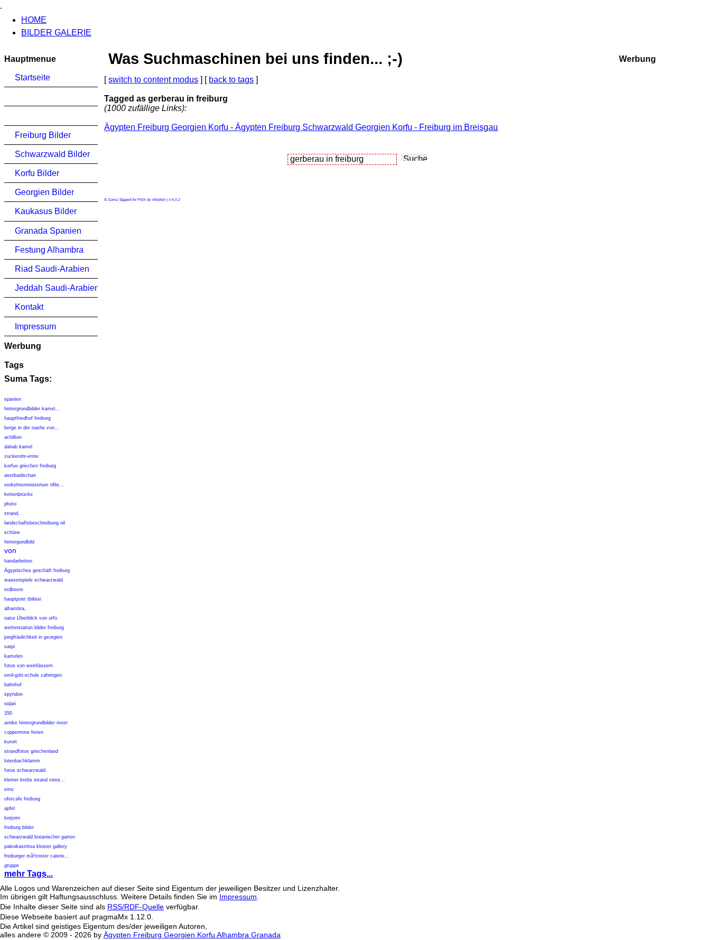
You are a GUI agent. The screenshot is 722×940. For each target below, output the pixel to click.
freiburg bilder (19, 827)
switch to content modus (153, 79)
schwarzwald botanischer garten (39, 837)
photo (10, 503)
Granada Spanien (48, 230)
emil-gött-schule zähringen (33, 675)
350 (8, 713)
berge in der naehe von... (31, 427)
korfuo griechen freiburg (30, 465)
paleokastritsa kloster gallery (35, 846)
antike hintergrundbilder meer (36, 722)
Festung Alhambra (49, 249)
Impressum (35, 326)
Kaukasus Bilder (46, 211)
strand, (12, 513)
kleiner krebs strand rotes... (34, 779)
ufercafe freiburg (22, 798)
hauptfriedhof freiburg (27, 418)
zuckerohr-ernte (21, 456)
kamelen (13, 656)
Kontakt (29, 306)
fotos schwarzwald (24, 770)
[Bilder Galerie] (1, 4)
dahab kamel (18, 446)
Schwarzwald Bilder (52, 154)
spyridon (13, 694)
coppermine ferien (23, 732)
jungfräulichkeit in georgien (33, 637)
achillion (13, 437)
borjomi (12, 818)
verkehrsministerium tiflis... (34, 484)
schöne (12, 532)
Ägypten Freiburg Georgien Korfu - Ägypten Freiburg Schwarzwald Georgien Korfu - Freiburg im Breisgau (301, 127)
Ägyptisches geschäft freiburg (37, 570)
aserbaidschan (20, 475)
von (10, 550)
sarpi (9, 646)
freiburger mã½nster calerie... (36, 856)
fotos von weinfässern (28, 665)
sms (9, 789)
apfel (9, 808)
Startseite (32, 77)
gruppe (11, 865)
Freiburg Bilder (43, 135)
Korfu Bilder (37, 173)
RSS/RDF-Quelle (135, 906)
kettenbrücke (18, 494)
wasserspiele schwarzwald (33, 580)
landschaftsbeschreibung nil (34, 523)
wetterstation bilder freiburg (34, 627)
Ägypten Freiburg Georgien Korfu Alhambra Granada (192, 934)
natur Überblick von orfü (30, 618)
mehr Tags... (28, 873)
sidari (10, 703)
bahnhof (13, 684)
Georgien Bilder (44, 192)
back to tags (231, 79)
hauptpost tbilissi (22, 599)
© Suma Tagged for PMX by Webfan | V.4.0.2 (142, 199)
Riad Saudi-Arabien (52, 268)
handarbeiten (18, 561)
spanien (12, 399)
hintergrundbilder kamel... (32, 408)
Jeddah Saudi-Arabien (56, 287)
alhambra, (15, 608)
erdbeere (13, 589)
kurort (10, 741)
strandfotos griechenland (31, 751)
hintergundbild (19, 542)
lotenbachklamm (22, 760)
